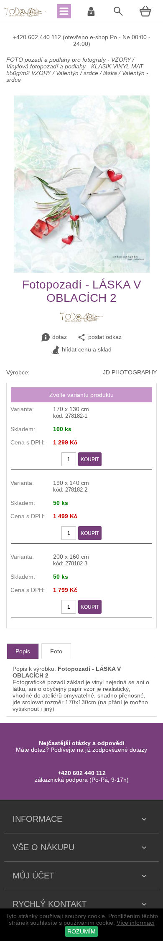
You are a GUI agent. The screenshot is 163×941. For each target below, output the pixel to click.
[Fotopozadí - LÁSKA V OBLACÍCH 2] (82, 270)
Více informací (136, 922)
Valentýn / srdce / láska (86, 73)
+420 (20, 37)
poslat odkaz (105, 337)
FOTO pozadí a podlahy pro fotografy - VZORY (69, 59)
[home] (25, 16)
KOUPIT (90, 459)
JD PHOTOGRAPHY (130, 372)
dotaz (59, 337)
